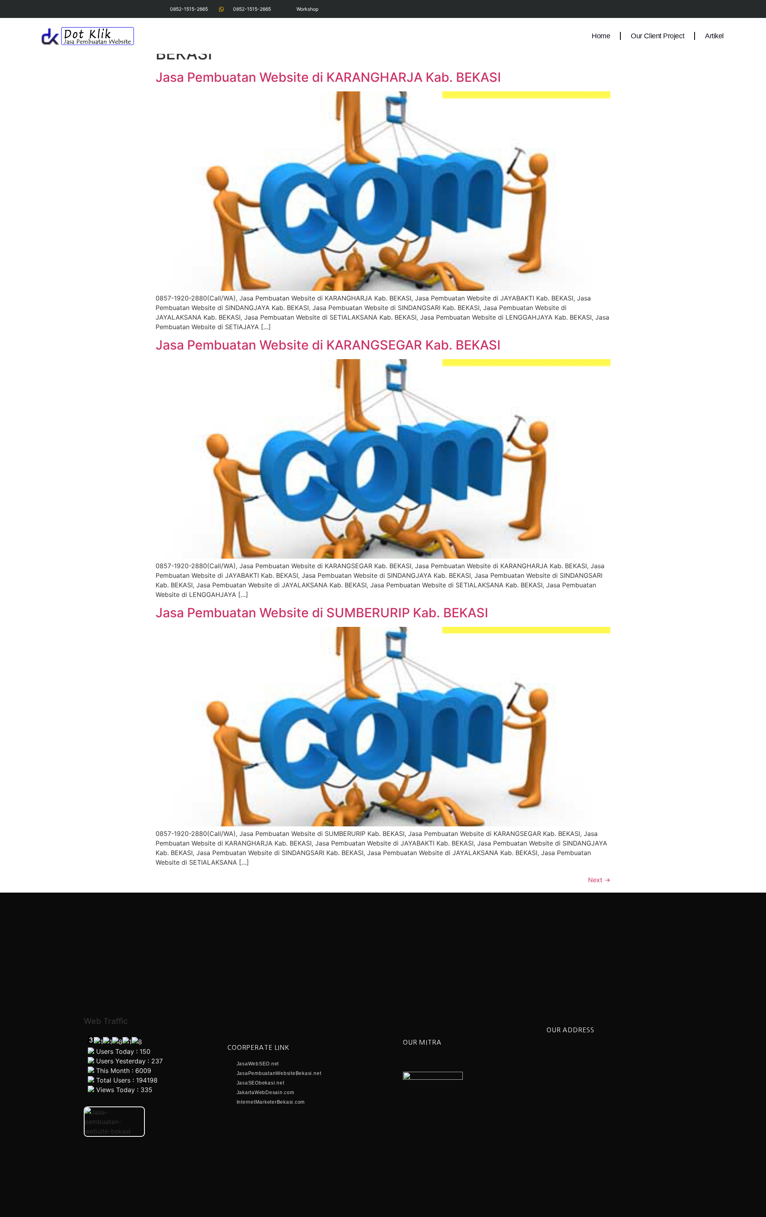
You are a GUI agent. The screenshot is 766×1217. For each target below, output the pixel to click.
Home (601, 36)
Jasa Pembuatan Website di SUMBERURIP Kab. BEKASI (322, 612)
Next (599, 880)
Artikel (714, 36)
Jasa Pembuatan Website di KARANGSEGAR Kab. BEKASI (328, 345)
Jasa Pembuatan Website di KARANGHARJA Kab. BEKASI (328, 77)
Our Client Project (657, 36)
